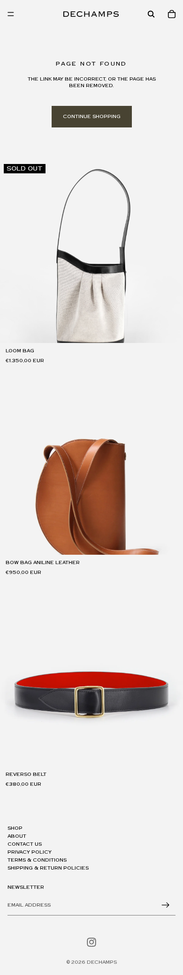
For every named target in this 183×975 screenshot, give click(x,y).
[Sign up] (165, 905)
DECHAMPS (102, 962)
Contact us (25, 844)
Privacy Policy (30, 852)
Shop (15, 828)
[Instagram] (91, 942)
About (17, 836)
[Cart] (171, 14)
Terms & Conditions (37, 860)
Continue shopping (92, 116)
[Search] (151, 14)
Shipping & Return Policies (48, 868)
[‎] (91, 815)
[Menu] (11, 14)
